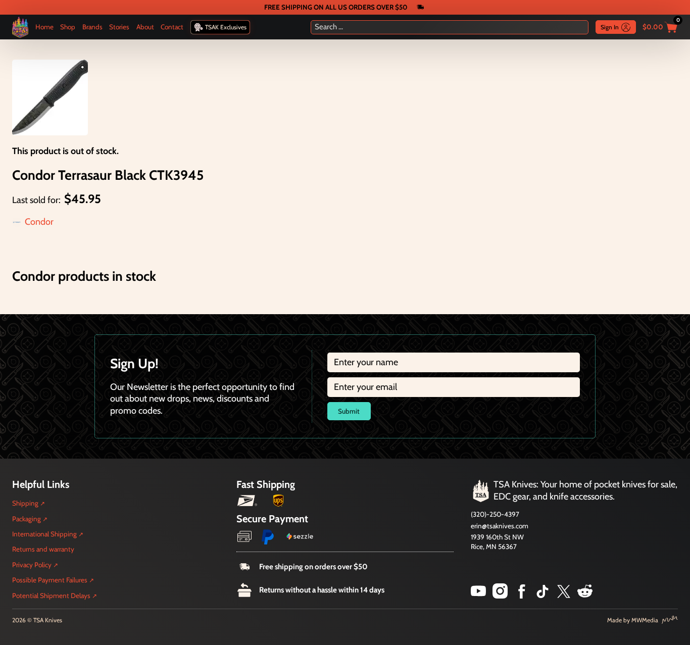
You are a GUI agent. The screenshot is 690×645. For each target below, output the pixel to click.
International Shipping (44, 534)
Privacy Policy (32, 565)
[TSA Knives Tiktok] (542, 595)
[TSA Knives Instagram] (500, 595)
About (145, 27)
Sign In (610, 27)
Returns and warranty (43, 549)
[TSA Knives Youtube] (478, 595)
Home (44, 27)
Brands (92, 27)
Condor (39, 221)
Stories (119, 27)
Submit (349, 411)
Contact (172, 27)
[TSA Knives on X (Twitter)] (564, 595)
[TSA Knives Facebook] (522, 595)
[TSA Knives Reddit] (585, 595)
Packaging (26, 519)
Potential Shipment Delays (51, 595)
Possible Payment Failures (49, 580)
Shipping (25, 503)
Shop (67, 27)
